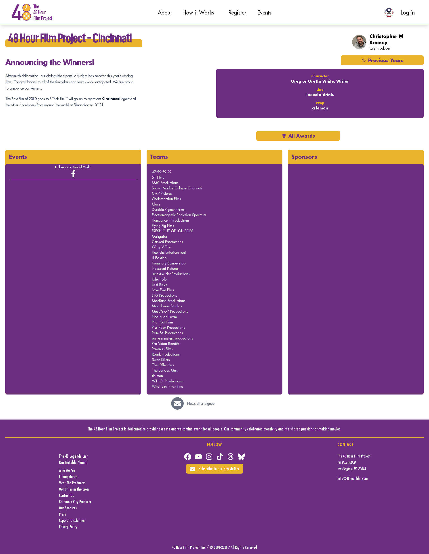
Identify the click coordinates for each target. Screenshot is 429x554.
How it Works (198, 12)
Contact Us (66, 495)
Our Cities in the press (74, 489)
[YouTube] (198, 456)
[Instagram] (209, 456)
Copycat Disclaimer (72, 520)
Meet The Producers (72, 483)
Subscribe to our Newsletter (219, 468)
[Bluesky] (241, 456)
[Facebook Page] (73, 173)
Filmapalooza (68, 476)
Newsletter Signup (201, 403)
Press (62, 514)
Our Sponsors (68, 508)
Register (237, 12)
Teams (159, 156)
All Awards (301, 136)
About (165, 12)
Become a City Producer (75, 501)
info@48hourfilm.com (352, 478)
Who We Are (67, 470)
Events (264, 12)
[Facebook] (187, 456)
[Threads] (230, 456)
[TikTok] (219, 456)
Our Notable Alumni (73, 462)
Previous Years (385, 60)
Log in (408, 12)
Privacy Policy (68, 526)
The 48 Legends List (73, 456)
